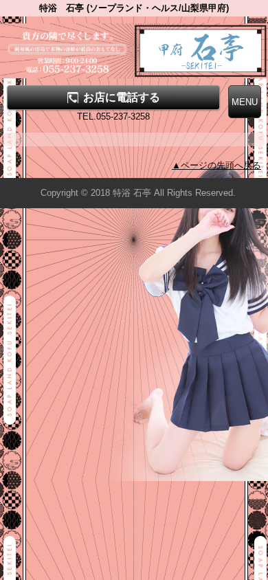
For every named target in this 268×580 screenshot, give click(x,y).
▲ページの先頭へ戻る (216, 165)
